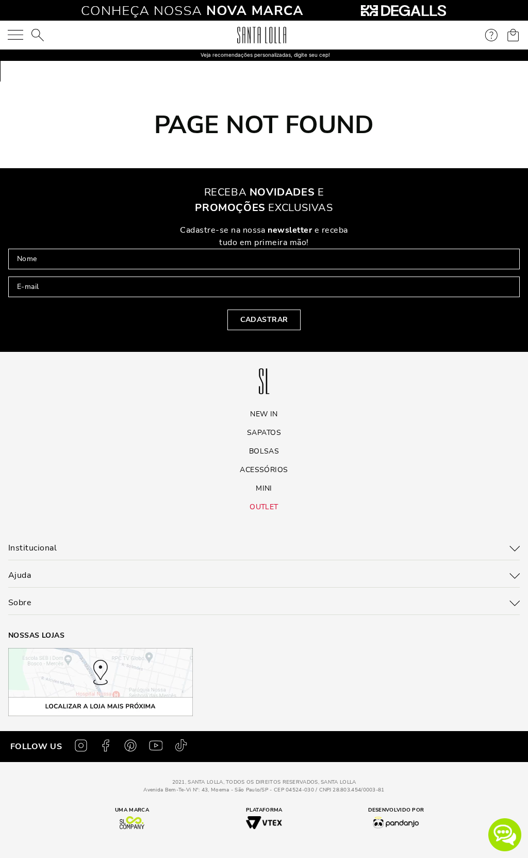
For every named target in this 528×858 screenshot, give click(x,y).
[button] (505, 835)
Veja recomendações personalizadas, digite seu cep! (265, 55)
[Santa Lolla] (261, 35)
